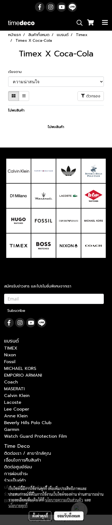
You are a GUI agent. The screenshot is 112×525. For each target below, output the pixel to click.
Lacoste (12, 402)
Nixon (10, 355)
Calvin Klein (17, 395)
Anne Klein (16, 416)
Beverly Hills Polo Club (27, 423)
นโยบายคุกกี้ (17, 505)
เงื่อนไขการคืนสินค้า (22, 460)
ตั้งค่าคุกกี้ (40, 515)
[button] (77, 23)
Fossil (9, 361)
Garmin (11, 429)
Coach (11, 382)
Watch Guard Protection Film (35, 436)
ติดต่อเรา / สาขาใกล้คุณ (27, 453)
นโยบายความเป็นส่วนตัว (64, 499)
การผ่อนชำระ (16, 473)
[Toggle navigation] (105, 23)
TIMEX (10, 348)
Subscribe (16, 310)
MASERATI (14, 389)
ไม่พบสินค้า (16, 110)
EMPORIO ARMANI (23, 375)
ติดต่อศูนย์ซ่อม (18, 467)
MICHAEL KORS (20, 368)
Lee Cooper (16, 409)
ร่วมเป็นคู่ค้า (15, 480)
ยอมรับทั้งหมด (68, 515)
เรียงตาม (16, 71)
